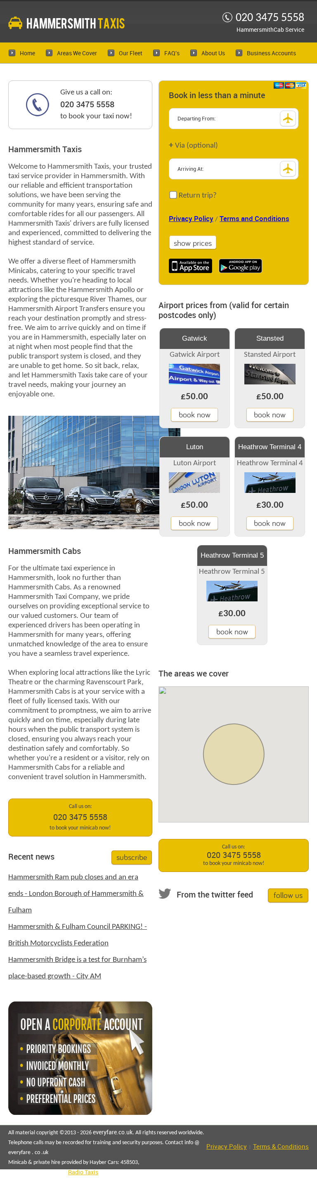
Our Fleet (130, 53)
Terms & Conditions (281, 1147)
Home (27, 53)
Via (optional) (193, 145)
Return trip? (197, 196)
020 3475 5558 (87, 104)
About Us (213, 53)
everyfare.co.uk (112, 1132)
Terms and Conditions (254, 219)
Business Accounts (271, 53)
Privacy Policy (191, 219)
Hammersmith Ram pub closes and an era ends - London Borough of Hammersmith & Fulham (76, 894)
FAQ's (172, 53)
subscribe (131, 857)
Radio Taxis (83, 1172)
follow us (288, 895)
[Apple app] (190, 266)
